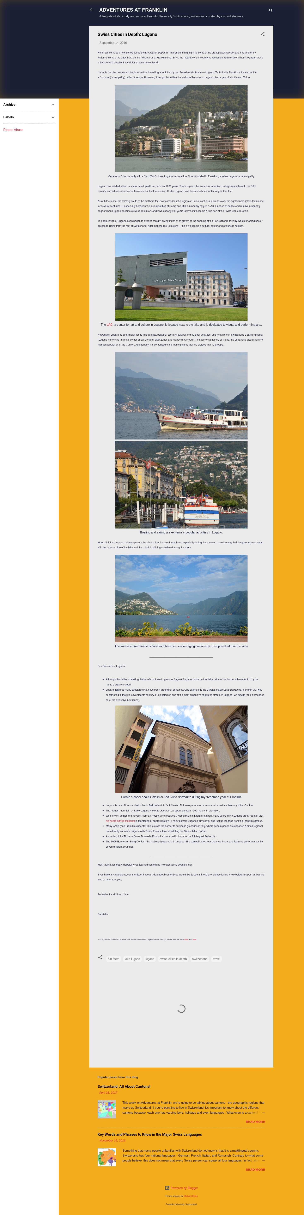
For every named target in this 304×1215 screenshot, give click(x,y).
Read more (255, 1122)
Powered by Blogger (184, 1188)
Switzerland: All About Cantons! (124, 1086)
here (186, 939)
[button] (262, 35)
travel (216, 959)
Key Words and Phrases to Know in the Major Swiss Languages (150, 1134)
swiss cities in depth (173, 959)
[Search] (270, 11)
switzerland (199, 959)
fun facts (113, 959)
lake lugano (132, 959)
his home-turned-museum (120, 820)
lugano (149, 959)
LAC (110, 324)
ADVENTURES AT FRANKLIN (133, 10)
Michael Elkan (191, 1196)
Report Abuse (13, 130)
